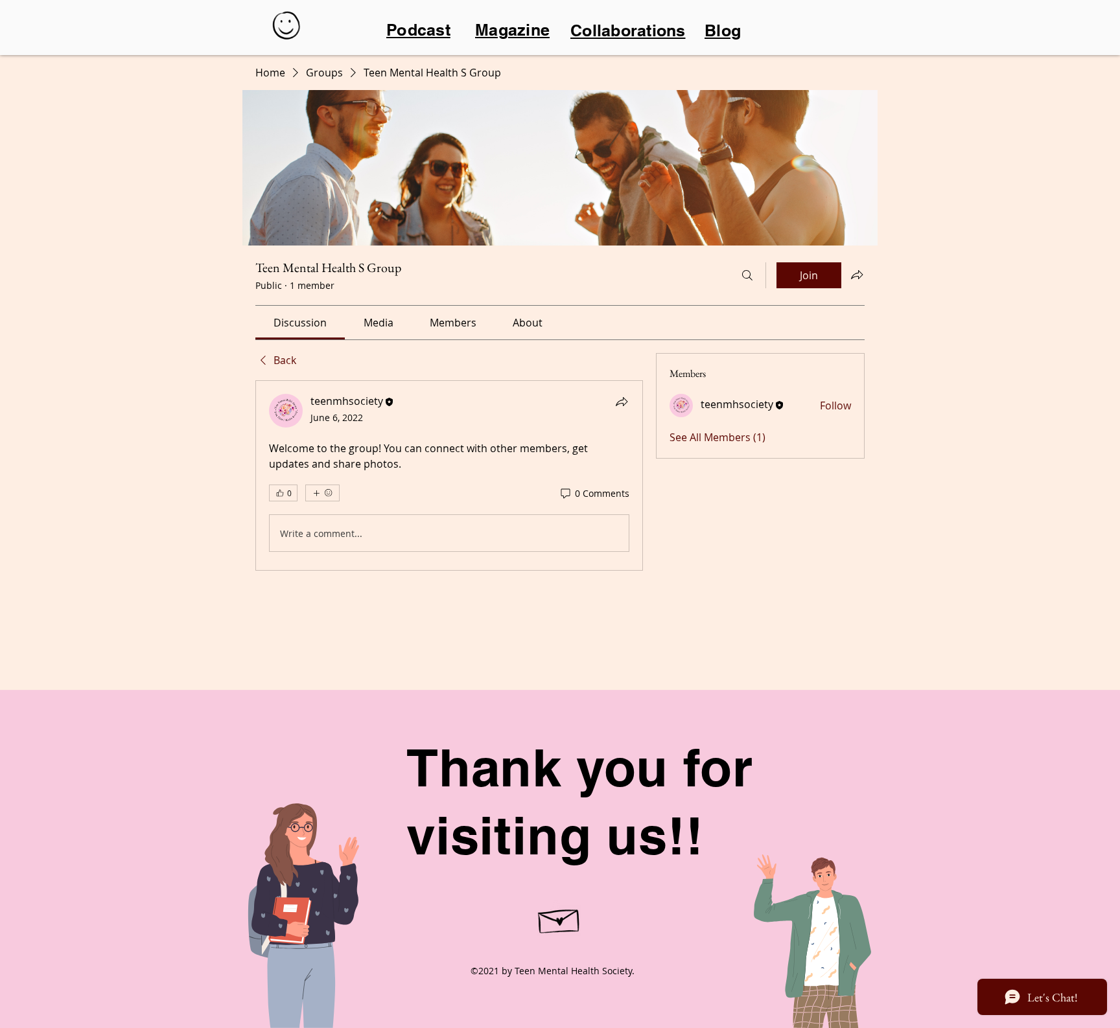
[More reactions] (322, 493)
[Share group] (857, 274)
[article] (449, 475)
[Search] (747, 275)
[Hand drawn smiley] (287, 27)
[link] (300, 322)
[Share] (621, 401)
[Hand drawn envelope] (560, 918)
